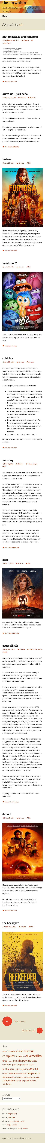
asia (11, 1051)
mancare (5, 1073)
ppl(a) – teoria (12, 1125)
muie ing (7, 460)
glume (16, 1060)
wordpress (6, 1084)
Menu (4, 16)
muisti (25, 1073)
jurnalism (32, 1065)
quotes (26, 1077)
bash (20, 1051)
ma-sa (30, 464)
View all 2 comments (12, 802)
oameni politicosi (14, 1077)
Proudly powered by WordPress (19, 1138)
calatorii (29, 1051)
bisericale (11, 1117)
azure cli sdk (10, 645)
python (21, 1077)
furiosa (6, 159)
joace (26, 1064)
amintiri (5, 1051)
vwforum (33, 1081)
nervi (4, 466)
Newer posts (31, 1030)
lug (21, 1069)
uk (20, 1081)
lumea (26, 1068)
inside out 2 (9, 263)
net (4, 1076)
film (29, 163)
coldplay (7, 358)
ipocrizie (16, 1064)
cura (19, 1056)
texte (13, 1081)
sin (21, 24)
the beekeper (10, 923)
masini (12, 1073)
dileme (23, 1056)
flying (4, 1061)
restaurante (32, 1077)
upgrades (25, 1080)
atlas (5, 559)
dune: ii (7, 814)
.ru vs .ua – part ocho (15, 94)
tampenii (7, 1080)
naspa (35, 464)
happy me (25, 1060)
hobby (34, 1060)
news (7, 1077)
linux (17, 1068)
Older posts (16, 1021)
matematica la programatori (20, 36)
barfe (15, 1051)
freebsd (10, 1061)
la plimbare (8, 1068)
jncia (22, 1064)
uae (17, 1080)
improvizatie (6, 1065)
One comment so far (12, 147)
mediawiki (19, 1073)
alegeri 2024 (12, 1114)
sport (38, 1077)
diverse (26, 40)
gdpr (4, 1138)
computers (33, 649)
